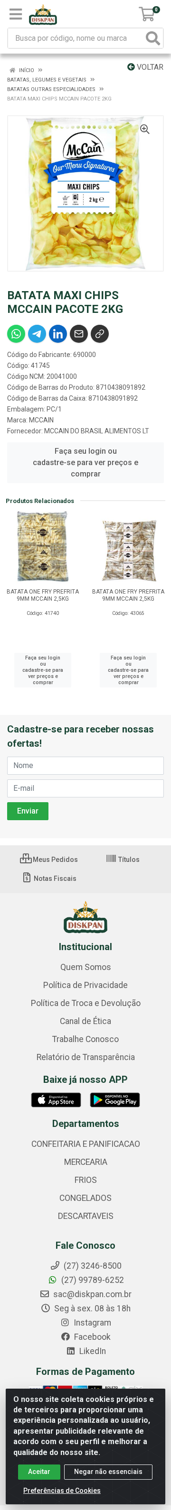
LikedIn (91, 1351)
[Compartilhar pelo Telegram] (37, 334)
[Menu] (15, 14)
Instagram (91, 1322)
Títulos (128, 859)
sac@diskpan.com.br (91, 1294)
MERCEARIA (85, 1162)
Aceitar (39, 1471)
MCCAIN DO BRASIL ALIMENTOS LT (96, 431)
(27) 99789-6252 (91, 1280)
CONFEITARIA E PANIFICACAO (85, 1144)
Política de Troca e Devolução (86, 1003)
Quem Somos (85, 967)
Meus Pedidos (54, 859)
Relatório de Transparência (86, 1057)
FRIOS (86, 1180)
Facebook (91, 1337)
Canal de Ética (85, 1021)
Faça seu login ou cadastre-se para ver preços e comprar (85, 462)
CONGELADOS (85, 1198)
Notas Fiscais (54, 878)
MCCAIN (41, 420)
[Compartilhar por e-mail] (79, 334)
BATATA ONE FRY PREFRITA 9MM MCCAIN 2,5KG (43, 595)
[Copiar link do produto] (100, 334)
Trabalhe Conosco (85, 1039)
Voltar (149, 67)
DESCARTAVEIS (86, 1216)
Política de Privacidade (85, 985)
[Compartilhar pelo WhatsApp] (16, 334)
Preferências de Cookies (62, 1490)
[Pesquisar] (153, 38)
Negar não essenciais (108, 1471)
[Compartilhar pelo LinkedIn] (58, 334)
